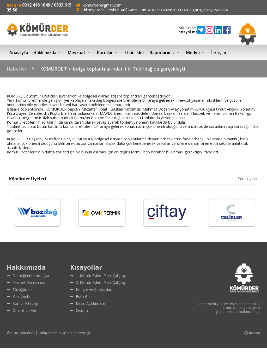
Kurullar (108, 52)
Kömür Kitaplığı (25, 303)
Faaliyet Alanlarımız (29, 282)
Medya (196, 52)
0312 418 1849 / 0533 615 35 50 (39, 7)
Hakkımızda (48, 52)
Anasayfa (18, 52)
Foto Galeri (85, 296)
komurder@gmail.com (102, 5)
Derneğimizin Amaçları (31, 275)
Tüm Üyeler (248, 179)
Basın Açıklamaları (91, 303)
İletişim (218, 52)
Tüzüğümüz (22, 289)
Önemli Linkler (25, 310)
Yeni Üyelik (22, 296)
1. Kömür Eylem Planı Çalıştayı (101, 275)
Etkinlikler (134, 52)
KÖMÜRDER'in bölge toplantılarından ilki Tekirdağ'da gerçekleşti (112, 69)
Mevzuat (80, 52)
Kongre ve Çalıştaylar (93, 289)
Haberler (17, 69)
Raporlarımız (165, 52)
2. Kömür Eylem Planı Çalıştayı (101, 282)
